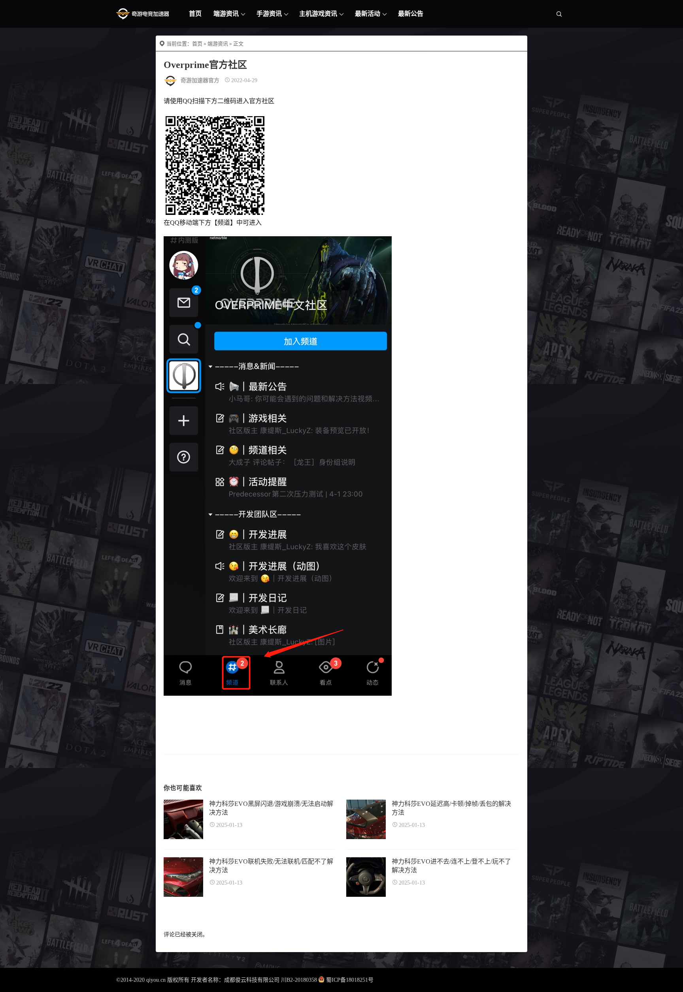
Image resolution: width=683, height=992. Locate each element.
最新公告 (410, 13)
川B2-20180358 (299, 980)
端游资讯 (226, 13)
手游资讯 (269, 13)
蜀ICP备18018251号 (350, 980)
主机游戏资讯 (318, 13)
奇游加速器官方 (200, 80)
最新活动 (367, 13)
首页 (195, 13)
